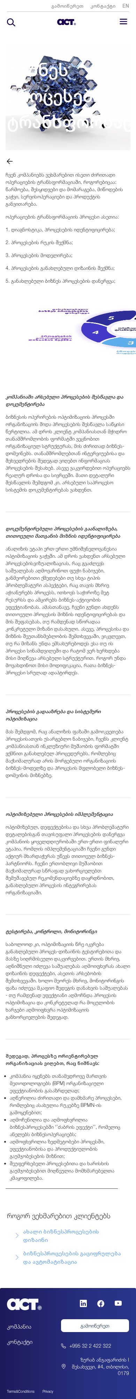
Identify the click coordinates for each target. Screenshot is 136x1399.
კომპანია (19, 1326)
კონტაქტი (102, 6)
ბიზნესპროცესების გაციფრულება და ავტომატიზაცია (72, 1257)
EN (125, 6)
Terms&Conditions (21, 1391)
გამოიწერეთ (67, 6)
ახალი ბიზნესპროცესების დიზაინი (61, 1235)
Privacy (48, 1391)
